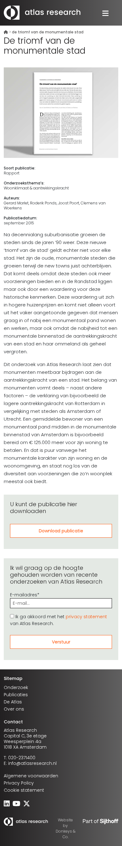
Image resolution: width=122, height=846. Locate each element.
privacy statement (86, 617)
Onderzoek (16, 687)
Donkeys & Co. (65, 834)
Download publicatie (61, 531)
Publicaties (16, 695)
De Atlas (13, 702)
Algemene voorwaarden (31, 776)
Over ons (14, 709)
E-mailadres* (24, 595)
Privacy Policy (19, 783)
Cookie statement (24, 790)
